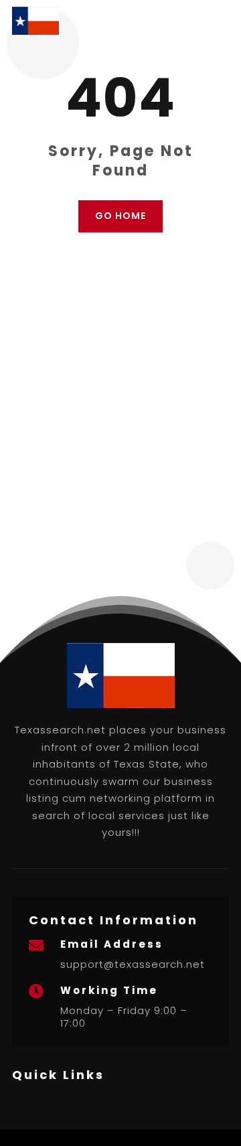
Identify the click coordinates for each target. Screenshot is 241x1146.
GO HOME (120, 215)
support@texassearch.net (132, 964)
